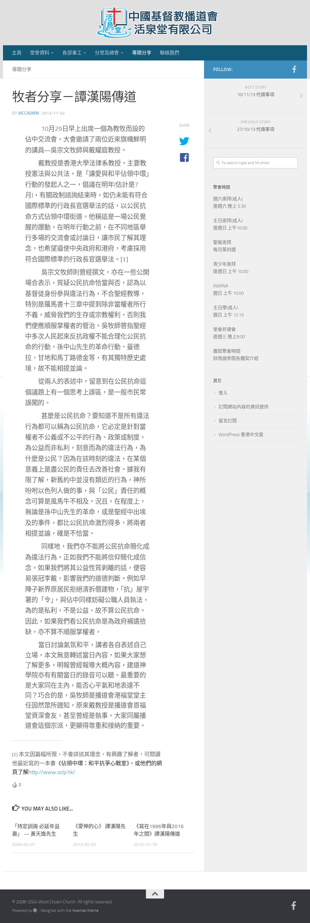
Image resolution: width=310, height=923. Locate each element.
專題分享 (141, 53)
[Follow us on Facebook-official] (294, 69)
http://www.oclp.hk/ (51, 772)
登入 (223, 393)
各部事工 (72, 53)
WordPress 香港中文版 (241, 434)
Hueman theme (85, 910)
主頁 (16, 53)
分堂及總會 (107, 53)
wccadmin (28, 113)
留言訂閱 (228, 420)
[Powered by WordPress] (35, 910)
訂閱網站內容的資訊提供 (244, 407)
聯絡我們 (169, 53)
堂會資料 (39, 53)
